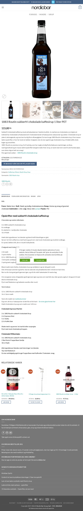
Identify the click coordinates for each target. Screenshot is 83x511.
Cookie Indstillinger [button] (25, 257)
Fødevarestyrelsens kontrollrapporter (42, 508)
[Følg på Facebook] (3, 432)
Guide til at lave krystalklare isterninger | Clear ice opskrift (22, 477)
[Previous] (5, 59)
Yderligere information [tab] (20, 196)
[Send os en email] (10, 432)
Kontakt (12, 503)
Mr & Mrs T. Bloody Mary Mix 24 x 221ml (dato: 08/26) (12, 395)
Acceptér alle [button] (40, 260)
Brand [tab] (33, 196)
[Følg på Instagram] (7, 432)
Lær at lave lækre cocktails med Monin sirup (17, 481)
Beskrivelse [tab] (6, 196)
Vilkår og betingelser (24, 503)
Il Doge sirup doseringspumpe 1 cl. (39, 394)
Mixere (42, 14)
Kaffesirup (11, 172)
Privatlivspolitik (56, 503)
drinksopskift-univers (19, 437)
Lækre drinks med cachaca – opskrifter (15, 485)
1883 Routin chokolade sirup (27, 153)
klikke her (42, 460)
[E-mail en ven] (7, 184)
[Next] (77, 59)
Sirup (51, 14)
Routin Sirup (23, 172)
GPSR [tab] (39, 196)
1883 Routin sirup (14, 175)
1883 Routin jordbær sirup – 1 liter (67, 394)
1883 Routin (6, 181)
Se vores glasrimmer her (47, 301)
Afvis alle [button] (25, 260)
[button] (3, 7)
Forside (33, 14)
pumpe (37, 209)
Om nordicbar (68, 503)
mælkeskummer (20, 299)
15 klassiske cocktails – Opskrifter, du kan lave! (18, 489)
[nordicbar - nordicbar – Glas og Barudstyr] (41, 7)
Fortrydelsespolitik (41, 503)
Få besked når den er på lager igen (19, 164)
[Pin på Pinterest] (10, 184)
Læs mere (6, 402)
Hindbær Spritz (7, 473)
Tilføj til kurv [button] (35, 402)
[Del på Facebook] (3, 184)
